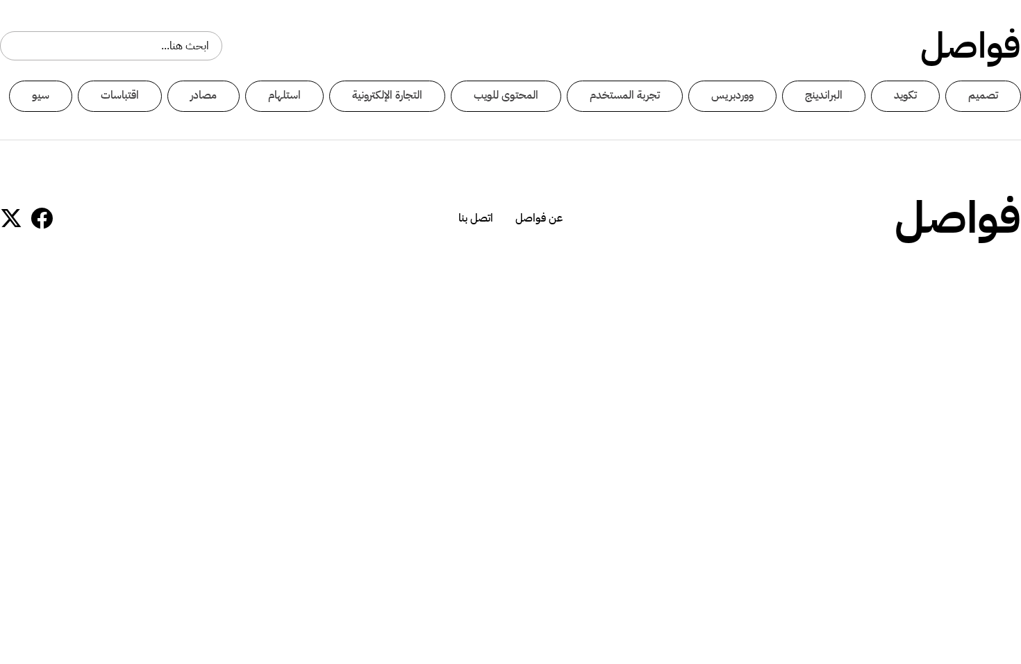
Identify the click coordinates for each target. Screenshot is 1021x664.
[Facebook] (42, 218)
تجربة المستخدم (625, 95)
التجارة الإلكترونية (387, 95)
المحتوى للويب (506, 95)
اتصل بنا (475, 218)
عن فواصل (539, 218)
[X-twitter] (11, 218)
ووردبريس (732, 95)
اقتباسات (120, 95)
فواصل (970, 46)
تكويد (905, 95)
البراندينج (823, 95)
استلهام (284, 95)
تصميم (983, 95)
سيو (40, 95)
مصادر (203, 95)
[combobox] (111, 45)
